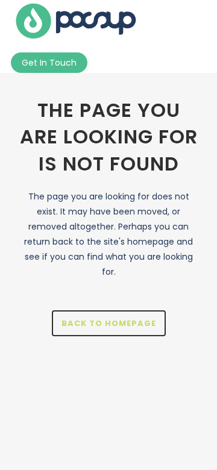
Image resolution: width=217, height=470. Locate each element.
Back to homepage (108, 323)
